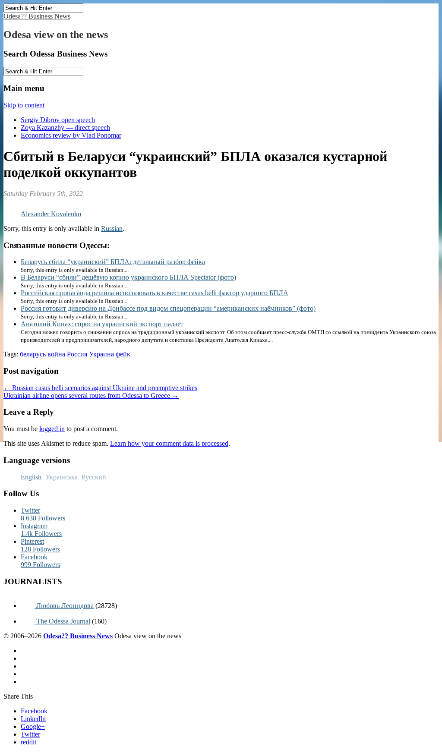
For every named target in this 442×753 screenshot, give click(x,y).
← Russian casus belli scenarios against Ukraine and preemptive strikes (100, 387)
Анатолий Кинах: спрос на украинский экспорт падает (102, 324)
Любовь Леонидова (64, 605)
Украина (101, 354)
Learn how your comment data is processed (169, 443)
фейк (123, 354)
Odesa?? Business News (36, 16)
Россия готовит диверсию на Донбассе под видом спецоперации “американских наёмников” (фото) (168, 308)
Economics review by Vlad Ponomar (71, 135)
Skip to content (23, 105)
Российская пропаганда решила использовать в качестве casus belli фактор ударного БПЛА (154, 292)
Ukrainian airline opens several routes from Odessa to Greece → (91, 395)
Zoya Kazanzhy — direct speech (65, 127)
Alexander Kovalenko (51, 213)
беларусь (33, 354)
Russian (112, 228)
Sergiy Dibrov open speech (58, 119)
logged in (52, 428)
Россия (77, 354)
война (56, 354)
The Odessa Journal (62, 621)
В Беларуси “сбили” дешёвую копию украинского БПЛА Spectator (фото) (128, 277)
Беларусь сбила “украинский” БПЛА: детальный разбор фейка (113, 261)
